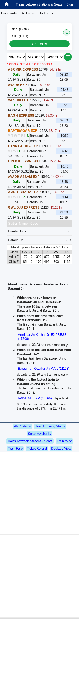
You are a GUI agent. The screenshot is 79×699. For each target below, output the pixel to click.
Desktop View (61, 448)
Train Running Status (50, 426)
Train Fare (15, 448)
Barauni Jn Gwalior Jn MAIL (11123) (43, 368)
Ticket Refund (37, 448)
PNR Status (22, 426)
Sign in (71, 4)
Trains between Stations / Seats (29, 441)
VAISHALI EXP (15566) (35, 398)
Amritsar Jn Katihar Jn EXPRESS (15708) (42, 337)
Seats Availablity (39, 434)
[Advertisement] (39, 493)
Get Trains (39, 44)
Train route (64, 441)
